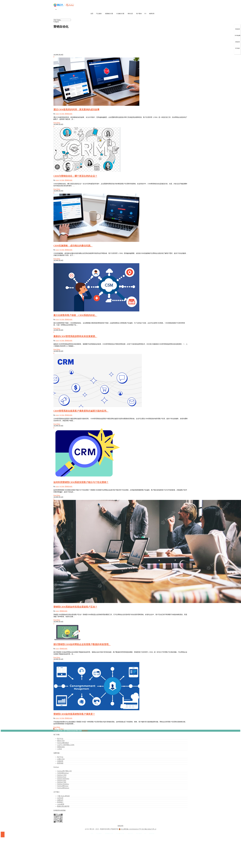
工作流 (59, 749)
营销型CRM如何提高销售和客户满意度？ (74, 714)
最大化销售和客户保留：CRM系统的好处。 (75, 315)
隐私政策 (120, 825)
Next (62, 729)
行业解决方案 (120, 13)
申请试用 (237, 29)
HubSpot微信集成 (63, 743)
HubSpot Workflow (63, 784)
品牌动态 (60, 800)
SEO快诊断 (237, 35)
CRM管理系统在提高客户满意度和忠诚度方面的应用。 (81, 411)
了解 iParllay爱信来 (63, 796)
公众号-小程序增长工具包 (65, 745)
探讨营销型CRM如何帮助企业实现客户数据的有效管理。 (82, 644)
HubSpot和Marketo (63, 788)
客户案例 (139, 13)
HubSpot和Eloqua (62, 786)
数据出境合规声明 (63, 806)
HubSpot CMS (61, 782)
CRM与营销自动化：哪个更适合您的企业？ (75, 176)
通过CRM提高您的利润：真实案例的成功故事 (76, 109)
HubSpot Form (61, 777)
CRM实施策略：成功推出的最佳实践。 (73, 245)
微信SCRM (60, 740)
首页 (92, 13)
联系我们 (85, 730)
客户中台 (60, 738)
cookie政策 (60, 804)
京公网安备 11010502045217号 (131, 829)
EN (145, 13)
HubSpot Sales (61, 780)
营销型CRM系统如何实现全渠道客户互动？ (75, 607)
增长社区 (130, 13)
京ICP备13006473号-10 (148, 829)
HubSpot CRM (61, 775)
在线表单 (60, 761)
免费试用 (151, 13)
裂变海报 (60, 763)
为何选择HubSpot (63, 773)
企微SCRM (60, 759)
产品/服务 (99, 13)
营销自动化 (68, 114)
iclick (57, 114)
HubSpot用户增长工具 (64, 771)
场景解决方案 (109, 13)
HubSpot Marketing (63, 778)
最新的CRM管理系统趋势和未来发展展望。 (75, 336)
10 (59, 729)
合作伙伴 (60, 798)
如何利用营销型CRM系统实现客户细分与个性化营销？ (81, 482)
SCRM (62, 114)
